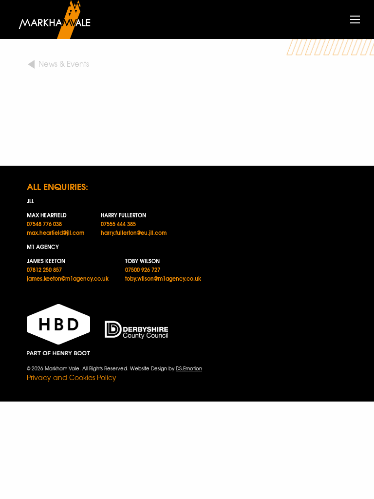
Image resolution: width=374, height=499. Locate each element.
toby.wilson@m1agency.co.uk (163, 278)
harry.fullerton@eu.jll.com (134, 232)
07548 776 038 (44, 223)
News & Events (63, 63)
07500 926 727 (142, 269)
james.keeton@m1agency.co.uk (68, 278)
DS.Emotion (189, 368)
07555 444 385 (118, 223)
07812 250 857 (44, 269)
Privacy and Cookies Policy (71, 377)
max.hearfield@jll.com (55, 232)
